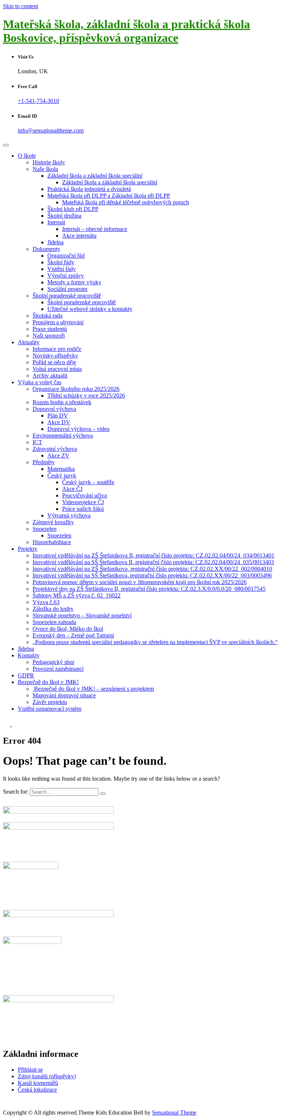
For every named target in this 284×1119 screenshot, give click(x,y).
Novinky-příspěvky (55, 355)
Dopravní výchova (54, 409)
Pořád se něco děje (54, 362)
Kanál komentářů (38, 1083)
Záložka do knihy (53, 609)
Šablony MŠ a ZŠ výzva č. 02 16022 (77, 595)
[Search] (103, 794)
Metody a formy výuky (74, 282)
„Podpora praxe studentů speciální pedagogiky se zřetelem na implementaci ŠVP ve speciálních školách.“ (155, 642)
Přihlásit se (30, 1069)
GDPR (26, 675)
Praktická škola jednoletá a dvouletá (89, 189)
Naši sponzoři (49, 335)
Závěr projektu (50, 702)
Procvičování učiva (84, 495)
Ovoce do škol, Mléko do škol (68, 629)
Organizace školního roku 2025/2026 (76, 389)
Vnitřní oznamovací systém (49, 709)
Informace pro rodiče (57, 349)
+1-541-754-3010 (38, 101)
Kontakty (29, 655)
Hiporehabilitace (52, 542)
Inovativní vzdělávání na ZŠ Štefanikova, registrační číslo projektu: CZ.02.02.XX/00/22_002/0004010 (152, 569)
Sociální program (67, 289)
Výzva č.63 (46, 602)
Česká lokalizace (37, 1089)
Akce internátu (79, 235)
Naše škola (45, 169)
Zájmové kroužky (53, 522)
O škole (27, 156)
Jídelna (55, 242)
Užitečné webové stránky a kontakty (89, 309)
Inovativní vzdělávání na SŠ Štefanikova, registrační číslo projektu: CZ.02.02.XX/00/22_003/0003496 (152, 575)
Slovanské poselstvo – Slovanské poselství (82, 615)
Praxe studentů (50, 329)
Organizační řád (66, 255)
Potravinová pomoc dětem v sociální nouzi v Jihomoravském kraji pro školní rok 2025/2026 (140, 582)
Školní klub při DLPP (72, 209)
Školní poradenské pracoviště (67, 295)
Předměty (44, 462)
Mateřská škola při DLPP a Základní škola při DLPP (108, 195)
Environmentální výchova (63, 435)
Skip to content (20, 6)
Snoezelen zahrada (54, 622)
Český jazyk (61, 475)
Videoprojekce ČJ (83, 502)
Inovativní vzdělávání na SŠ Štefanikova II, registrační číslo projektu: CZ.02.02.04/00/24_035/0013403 (153, 562)
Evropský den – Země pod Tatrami (73, 635)
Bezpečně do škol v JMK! (48, 682)
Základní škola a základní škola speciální (94, 175)
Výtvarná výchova (69, 515)
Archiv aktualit (50, 375)
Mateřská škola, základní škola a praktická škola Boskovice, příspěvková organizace (126, 30)
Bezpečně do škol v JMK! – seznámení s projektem (93, 689)
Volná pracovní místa (57, 369)
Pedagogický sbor (53, 662)
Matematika (61, 469)
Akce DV (58, 422)
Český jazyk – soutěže (88, 482)
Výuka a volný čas (39, 382)
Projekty (27, 549)
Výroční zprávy (65, 275)
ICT (37, 442)
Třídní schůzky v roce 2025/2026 (86, 395)
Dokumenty (46, 249)
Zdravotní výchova (55, 449)
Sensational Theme (174, 1112)
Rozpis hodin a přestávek (62, 402)
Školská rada (47, 315)
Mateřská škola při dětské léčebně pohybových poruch (125, 202)
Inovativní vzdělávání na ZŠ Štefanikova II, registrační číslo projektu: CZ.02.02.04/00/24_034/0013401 (153, 555)
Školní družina (64, 215)
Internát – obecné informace (94, 229)
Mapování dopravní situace (64, 695)
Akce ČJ (72, 489)
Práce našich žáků (83, 509)
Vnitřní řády (61, 269)
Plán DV (57, 415)
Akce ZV (58, 455)
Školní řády (60, 262)
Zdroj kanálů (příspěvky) (47, 1076)
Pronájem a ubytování (58, 322)
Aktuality (29, 342)
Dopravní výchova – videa (78, 429)
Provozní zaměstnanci (58, 669)
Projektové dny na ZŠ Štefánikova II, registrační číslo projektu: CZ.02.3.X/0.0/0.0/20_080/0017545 (149, 589)
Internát (56, 222)
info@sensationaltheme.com (51, 130)
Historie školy (49, 162)
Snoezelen (45, 529)
